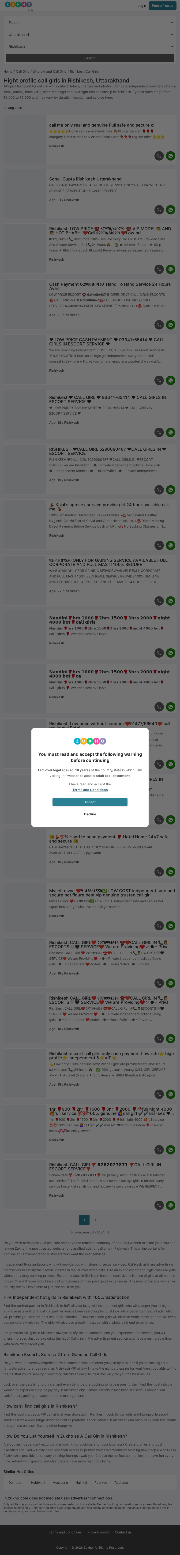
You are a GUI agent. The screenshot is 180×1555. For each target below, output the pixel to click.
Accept (90, 802)
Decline (90, 814)
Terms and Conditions (90, 790)
